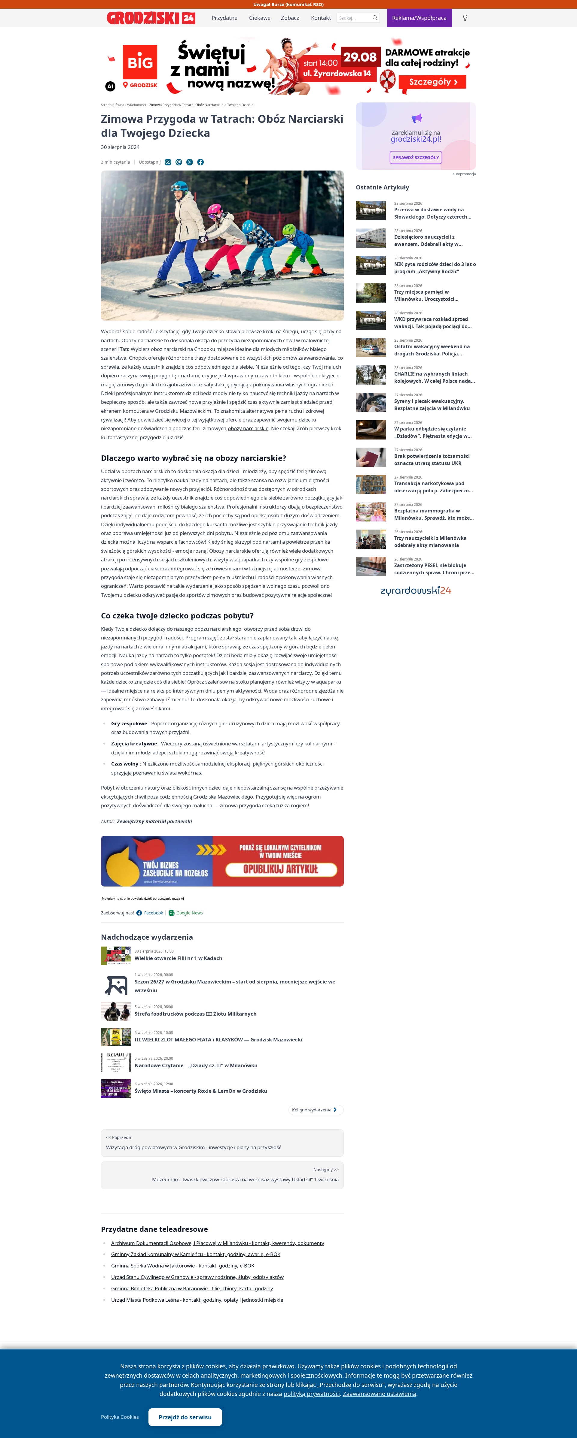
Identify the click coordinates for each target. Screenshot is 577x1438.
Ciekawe (259, 17)
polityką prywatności (312, 1394)
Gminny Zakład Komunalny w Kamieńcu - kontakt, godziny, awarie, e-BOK (195, 1254)
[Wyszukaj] (375, 17)
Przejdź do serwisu (185, 1417)
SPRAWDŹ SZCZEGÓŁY (416, 158)
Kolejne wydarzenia (311, 1110)
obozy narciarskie (248, 428)
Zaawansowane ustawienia (379, 1394)
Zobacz (290, 17)
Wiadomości (136, 104)
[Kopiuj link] (168, 162)
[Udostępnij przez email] (178, 162)
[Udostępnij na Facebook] (200, 162)
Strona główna (112, 104)
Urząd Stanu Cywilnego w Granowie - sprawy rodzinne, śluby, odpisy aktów (197, 1276)
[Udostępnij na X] (189, 162)
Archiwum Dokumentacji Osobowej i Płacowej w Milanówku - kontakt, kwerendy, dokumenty (217, 1243)
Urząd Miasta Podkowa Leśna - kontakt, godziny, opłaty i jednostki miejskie (197, 1299)
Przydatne (224, 17)
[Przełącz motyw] (465, 18)
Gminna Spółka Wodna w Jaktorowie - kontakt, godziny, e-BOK (182, 1265)
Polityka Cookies (120, 1417)
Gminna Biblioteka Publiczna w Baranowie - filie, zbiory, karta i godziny (192, 1288)
